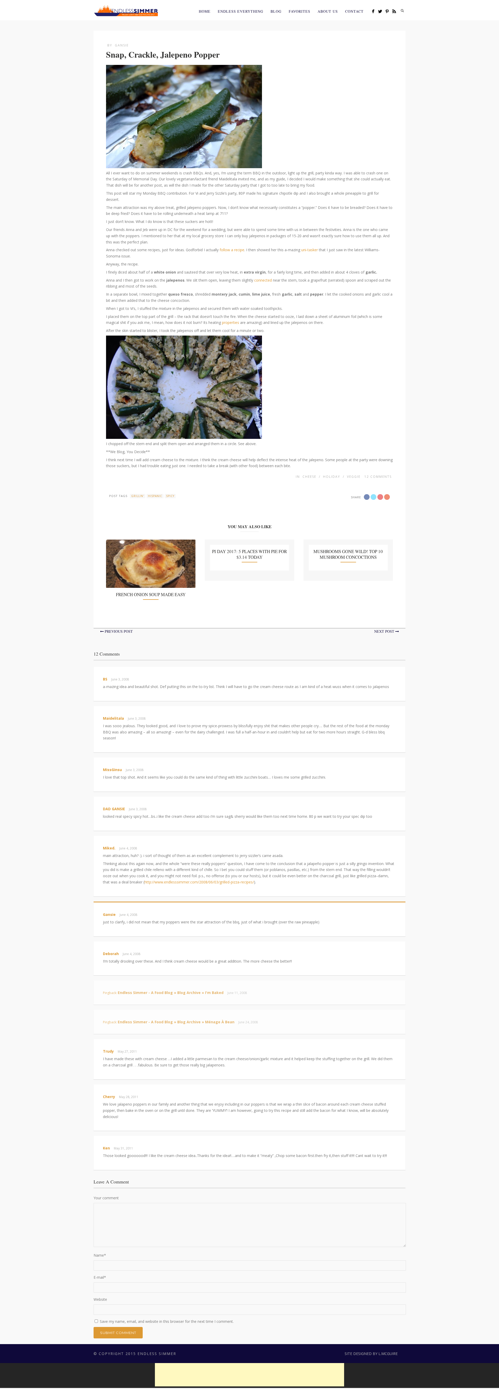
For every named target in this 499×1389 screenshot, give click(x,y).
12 (378, 476)
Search (402, 11)
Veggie (353, 476)
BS (105, 679)
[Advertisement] (249, 1374)
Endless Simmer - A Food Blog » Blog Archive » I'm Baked (171, 992)
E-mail (100, 1277)
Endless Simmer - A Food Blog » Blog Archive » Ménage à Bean (176, 1021)
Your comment (106, 1197)
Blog (276, 11)
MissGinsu (112, 769)
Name (100, 1255)
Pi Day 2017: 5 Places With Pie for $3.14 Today (249, 554)
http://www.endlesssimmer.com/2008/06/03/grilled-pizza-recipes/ (199, 882)
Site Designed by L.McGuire (371, 1353)
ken (106, 1148)
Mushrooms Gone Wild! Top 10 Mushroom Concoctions (348, 554)
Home (205, 11)
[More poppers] (184, 435)
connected (263, 280)
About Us (328, 11)
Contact (354, 11)
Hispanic (155, 496)
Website (100, 1299)
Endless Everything (240, 11)
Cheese (309, 476)
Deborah (111, 953)
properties (230, 322)
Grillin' (137, 496)
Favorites (299, 11)
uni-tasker (309, 249)
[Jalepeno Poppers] (184, 164)
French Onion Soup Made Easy (151, 594)
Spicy (170, 496)
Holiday (331, 476)
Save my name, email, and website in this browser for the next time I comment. (167, 1321)
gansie (122, 45)
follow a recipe (232, 249)
